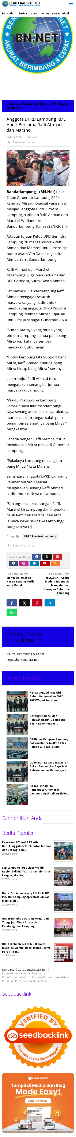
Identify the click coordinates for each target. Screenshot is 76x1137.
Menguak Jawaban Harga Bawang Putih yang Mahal (20, 579)
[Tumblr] (13, 563)
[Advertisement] (38, 57)
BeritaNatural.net (25, 639)
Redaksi (37, 973)
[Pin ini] (37, 602)
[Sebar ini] (12, 602)
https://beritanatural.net (23, 660)
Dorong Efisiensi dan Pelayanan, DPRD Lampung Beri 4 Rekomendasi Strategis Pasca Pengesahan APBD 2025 (49, 723)
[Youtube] (45, 563)
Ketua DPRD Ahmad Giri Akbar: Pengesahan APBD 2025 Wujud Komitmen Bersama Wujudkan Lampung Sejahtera (49, 700)
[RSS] (55, 563)
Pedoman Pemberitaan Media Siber (25, 981)
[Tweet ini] (24, 602)
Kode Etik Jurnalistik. (15, 977)
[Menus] (71, 5)
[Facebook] (36, 557)
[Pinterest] (57, 557)
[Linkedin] (34, 563)
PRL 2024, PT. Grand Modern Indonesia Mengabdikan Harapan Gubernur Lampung (56, 583)
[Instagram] (23, 563)
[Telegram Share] (50, 602)
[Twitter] (47, 557)
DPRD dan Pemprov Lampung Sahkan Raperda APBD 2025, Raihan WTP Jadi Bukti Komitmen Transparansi (49, 744)
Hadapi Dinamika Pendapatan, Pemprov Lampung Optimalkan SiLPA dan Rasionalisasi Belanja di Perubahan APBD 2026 (48, 793)
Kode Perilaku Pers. (14, 973)
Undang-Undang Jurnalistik (49, 977)
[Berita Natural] (21, 4)
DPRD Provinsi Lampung (40, 536)
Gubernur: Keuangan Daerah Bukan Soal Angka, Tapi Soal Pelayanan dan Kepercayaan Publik (49, 768)
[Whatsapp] (12, 612)
